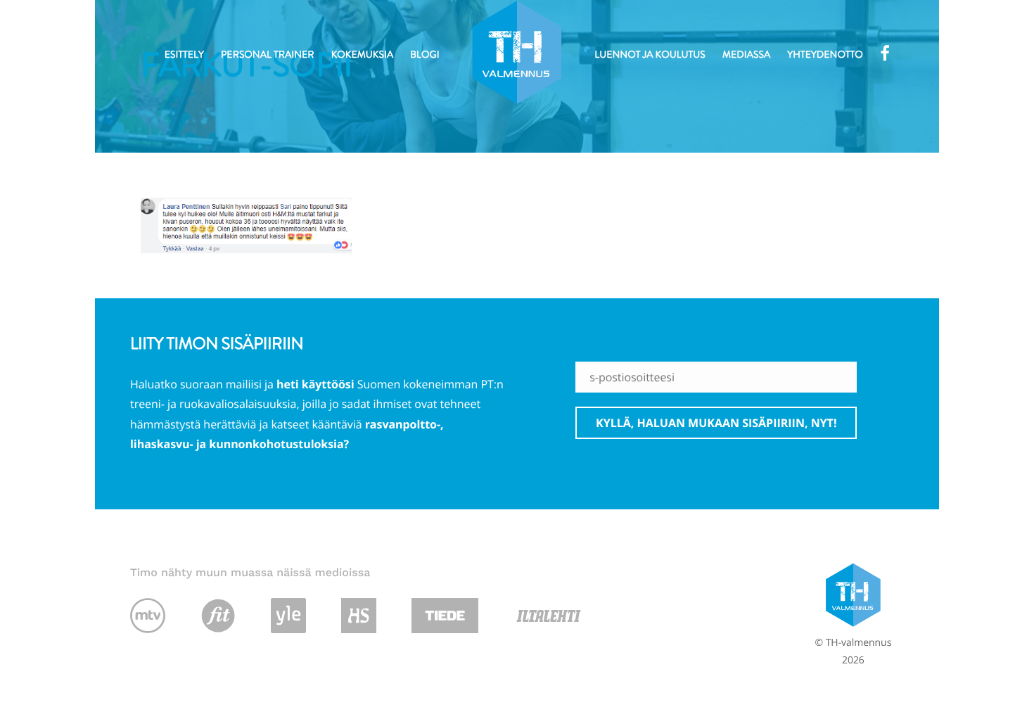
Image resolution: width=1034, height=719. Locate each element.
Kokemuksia (362, 55)
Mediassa (746, 55)
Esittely (184, 55)
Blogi (424, 55)
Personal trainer (267, 55)
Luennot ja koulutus (649, 55)
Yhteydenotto (824, 55)
